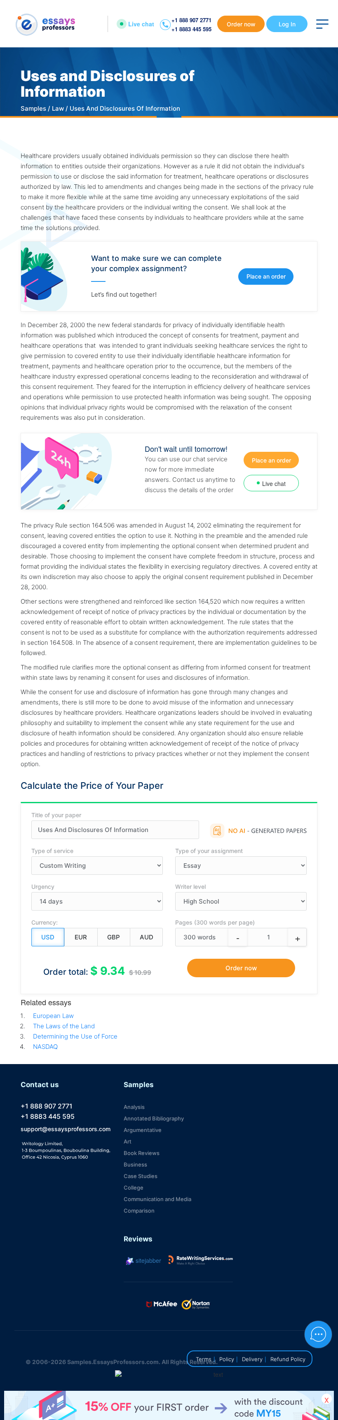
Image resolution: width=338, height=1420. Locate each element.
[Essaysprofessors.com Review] (201, 1260)
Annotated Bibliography (154, 1118)
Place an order (266, 276)
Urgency (42, 886)
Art (127, 1141)
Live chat (141, 24)
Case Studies (140, 1176)
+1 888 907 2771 (191, 20)
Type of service (52, 850)
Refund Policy (287, 1359)
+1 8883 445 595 (191, 29)
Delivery (252, 1359)
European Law (53, 1016)
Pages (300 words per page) (215, 922)
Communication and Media (157, 1199)
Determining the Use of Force (75, 1036)
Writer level (190, 886)
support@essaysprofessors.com (65, 1128)
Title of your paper (56, 814)
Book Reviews (142, 1153)
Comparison (139, 1210)
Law (58, 108)
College (133, 1187)
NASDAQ (45, 1046)
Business (135, 1164)
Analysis (134, 1107)
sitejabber (147, 1260)
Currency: (44, 922)
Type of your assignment (209, 850)
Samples (33, 108)
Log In (287, 24)
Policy (226, 1359)
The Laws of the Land (64, 1026)
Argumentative (143, 1130)
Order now (241, 24)
